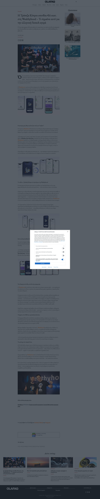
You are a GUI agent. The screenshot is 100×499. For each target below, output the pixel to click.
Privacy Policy (56, 267)
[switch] (63, 248)
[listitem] (50, 246)
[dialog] (50, 249)
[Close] (68, 232)
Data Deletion (44, 267)
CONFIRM (42, 263)
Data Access (50, 267)
